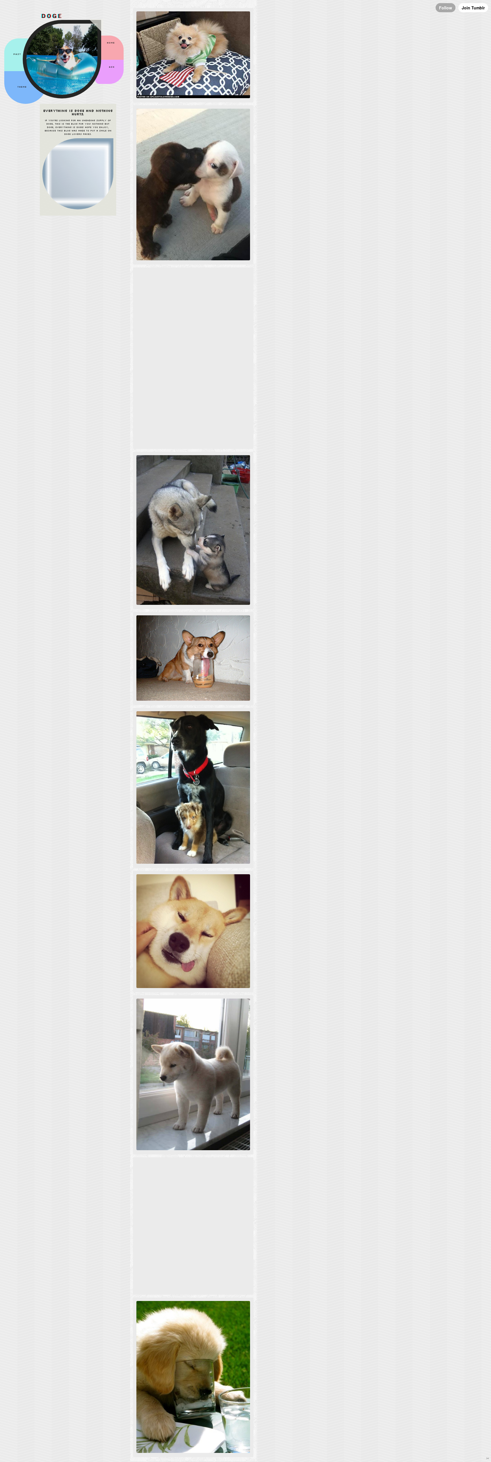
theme (22, 87)
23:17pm (160, 1181)
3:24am (159, 291)
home (111, 43)
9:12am (159, 1321)
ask (112, 67)
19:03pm (160, 476)
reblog (160, 39)
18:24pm (160, 636)
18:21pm (160, 1019)
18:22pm (160, 895)
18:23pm (160, 732)
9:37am (159, 129)
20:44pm (160, 32)
